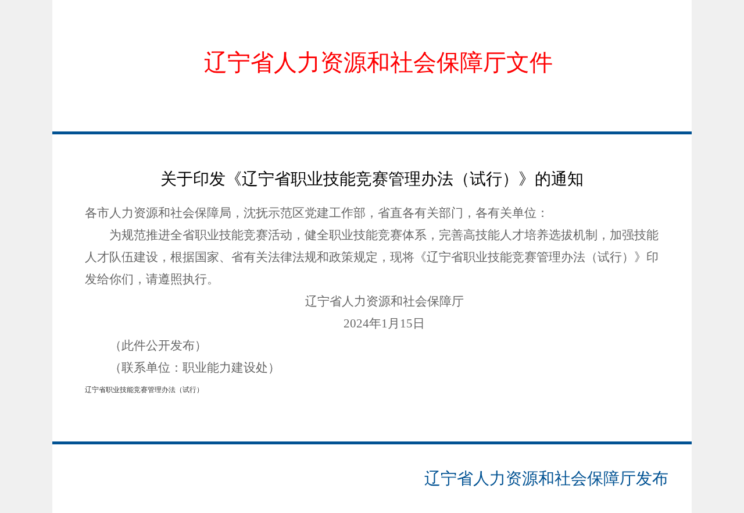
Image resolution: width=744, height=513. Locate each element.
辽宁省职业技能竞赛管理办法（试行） (144, 390)
